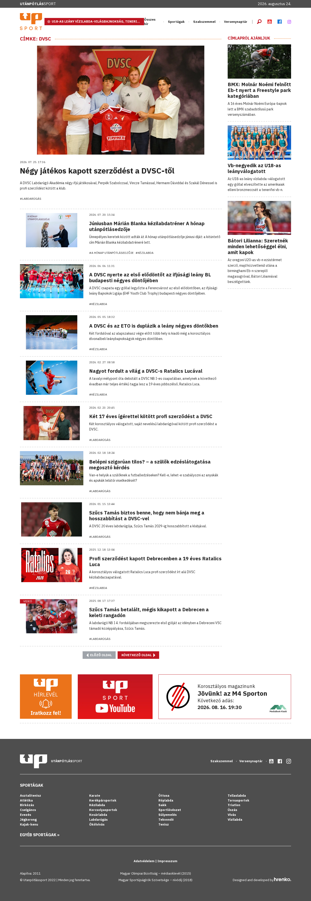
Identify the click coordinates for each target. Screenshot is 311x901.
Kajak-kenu (29, 824)
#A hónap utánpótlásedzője (111, 253)
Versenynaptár (235, 22)
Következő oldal (136, 655)
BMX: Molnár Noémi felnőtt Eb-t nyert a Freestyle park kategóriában (259, 90)
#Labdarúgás (30, 198)
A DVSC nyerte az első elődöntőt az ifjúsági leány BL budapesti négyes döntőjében (150, 277)
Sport (38, 3)
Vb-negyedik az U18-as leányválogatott (254, 168)
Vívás (232, 815)
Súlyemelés (167, 815)
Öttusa (163, 796)
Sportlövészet (169, 810)
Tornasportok (238, 800)
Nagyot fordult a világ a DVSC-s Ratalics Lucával (145, 371)
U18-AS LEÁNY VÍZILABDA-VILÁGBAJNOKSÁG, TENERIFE (96, 21)
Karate (94, 796)
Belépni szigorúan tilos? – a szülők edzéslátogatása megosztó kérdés (150, 464)
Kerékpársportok (102, 800)
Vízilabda (235, 820)
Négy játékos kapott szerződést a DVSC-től (97, 170)
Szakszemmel (204, 22)
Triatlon (234, 805)
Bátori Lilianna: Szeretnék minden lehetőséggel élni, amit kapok (258, 246)
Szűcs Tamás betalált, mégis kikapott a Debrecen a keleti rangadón (149, 612)
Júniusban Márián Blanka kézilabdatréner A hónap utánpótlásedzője (147, 226)
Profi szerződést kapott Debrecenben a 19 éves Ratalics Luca (155, 561)
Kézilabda (97, 805)
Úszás (232, 810)
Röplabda (165, 800)
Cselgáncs (28, 810)
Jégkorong (28, 820)
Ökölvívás (96, 824)
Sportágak (31, 785)
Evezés (25, 815)
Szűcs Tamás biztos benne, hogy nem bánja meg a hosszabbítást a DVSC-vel (146, 515)
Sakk (162, 805)
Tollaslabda (237, 796)
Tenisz (163, 824)
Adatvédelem (144, 861)
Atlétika (26, 800)
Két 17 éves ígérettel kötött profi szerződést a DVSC (150, 416)
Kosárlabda (98, 815)
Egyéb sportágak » (40, 834)
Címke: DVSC (35, 39)
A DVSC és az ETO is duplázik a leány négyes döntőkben (153, 325)
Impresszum (167, 861)
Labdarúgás (98, 820)
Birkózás (27, 805)
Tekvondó (166, 820)
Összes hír (150, 21)
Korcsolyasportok (103, 810)
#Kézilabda (145, 253)
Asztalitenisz (30, 796)
